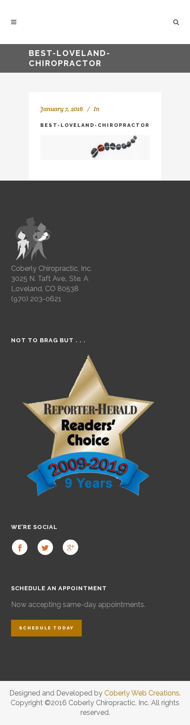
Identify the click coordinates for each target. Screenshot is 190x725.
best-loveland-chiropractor (95, 125)
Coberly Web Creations (141, 693)
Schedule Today (46, 627)
